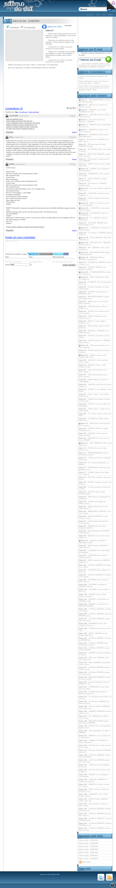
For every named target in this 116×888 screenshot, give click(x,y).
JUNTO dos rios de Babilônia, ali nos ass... (94, 766)
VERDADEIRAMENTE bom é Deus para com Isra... (93, 454)
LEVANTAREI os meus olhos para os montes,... (94, 688)
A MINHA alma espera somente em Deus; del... (94, 400)
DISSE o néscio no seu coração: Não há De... (95, 165)
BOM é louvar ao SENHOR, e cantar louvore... (94, 546)
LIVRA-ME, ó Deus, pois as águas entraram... (93, 434)
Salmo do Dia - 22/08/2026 (88, 843)
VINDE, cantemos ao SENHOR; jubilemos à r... (94, 561)
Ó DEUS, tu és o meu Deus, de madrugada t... (94, 405)
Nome (7, 257)
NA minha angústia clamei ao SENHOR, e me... (94, 683)
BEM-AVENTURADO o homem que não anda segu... (95, 101)
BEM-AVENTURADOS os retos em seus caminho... (95, 678)
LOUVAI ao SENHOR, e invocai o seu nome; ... (95, 610)
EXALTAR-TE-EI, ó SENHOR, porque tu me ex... (95, 243)
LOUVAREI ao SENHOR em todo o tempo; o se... (95, 263)
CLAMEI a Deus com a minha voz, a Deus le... (94, 473)
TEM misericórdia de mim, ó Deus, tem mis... (93, 375)
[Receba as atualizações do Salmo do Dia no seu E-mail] (109, 880)
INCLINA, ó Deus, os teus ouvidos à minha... (92, 366)
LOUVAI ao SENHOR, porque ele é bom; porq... (94, 761)
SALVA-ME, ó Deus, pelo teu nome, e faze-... (93, 361)
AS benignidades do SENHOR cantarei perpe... (94, 532)
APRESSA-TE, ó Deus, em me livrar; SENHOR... (94, 439)
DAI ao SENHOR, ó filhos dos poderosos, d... (95, 238)
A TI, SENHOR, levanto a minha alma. (93, 219)
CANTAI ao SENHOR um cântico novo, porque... (95, 576)
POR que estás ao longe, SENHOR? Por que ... (92, 145)
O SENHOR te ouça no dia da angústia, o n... (94, 194)
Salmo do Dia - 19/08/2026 (88, 852)
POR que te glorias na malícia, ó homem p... (95, 351)
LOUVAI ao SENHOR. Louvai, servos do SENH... (94, 649)
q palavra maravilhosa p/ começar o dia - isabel (93, 77)
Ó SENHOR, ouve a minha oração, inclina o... (93, 795)
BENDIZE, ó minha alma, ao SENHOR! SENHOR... (94, 605)
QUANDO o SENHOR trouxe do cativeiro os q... (95, 712)
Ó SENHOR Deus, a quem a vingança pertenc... (93, 556)
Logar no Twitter (58, 254)
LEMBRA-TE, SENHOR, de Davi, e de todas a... (93, 741)
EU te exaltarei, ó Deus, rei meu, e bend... (93, 805)
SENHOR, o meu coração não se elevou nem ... (94, 736)
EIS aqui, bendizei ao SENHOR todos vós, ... (95, 751)
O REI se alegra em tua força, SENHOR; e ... (94, 199)
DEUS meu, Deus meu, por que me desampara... (94, 204)
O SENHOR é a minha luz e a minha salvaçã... (95, 229)
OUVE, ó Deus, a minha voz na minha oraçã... (94, 410)
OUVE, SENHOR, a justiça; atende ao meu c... (93, 179)
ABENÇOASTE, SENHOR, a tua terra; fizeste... (94, 512)
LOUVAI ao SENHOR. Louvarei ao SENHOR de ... (95, 639)
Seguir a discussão (74, 108)
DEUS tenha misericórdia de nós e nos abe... (94, 424)
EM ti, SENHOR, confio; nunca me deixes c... (94, 248)
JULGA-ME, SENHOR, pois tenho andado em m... (93, 224)
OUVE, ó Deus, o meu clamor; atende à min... (94, 395)
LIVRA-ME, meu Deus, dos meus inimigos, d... (95, 385)
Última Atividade (33, 112)
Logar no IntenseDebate (33, 254)
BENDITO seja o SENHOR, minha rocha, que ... (93, 800)
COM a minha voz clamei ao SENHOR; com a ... (94, 790)
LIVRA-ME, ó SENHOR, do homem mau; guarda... (93, 780)
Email (30, 257)
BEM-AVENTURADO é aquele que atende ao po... (94, 297)
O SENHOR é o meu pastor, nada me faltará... (94, 209)
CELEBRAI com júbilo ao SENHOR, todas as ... (92, 585)
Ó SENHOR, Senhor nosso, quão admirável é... (94, 135)
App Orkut (90, 15)
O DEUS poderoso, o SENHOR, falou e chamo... (94, 341)
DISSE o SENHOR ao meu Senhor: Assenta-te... (93, 634)
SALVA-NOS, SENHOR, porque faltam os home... (94, 155)
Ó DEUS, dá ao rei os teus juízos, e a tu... (93, 449)
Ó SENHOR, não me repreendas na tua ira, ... (95, 283)
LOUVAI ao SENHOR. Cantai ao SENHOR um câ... (95, 824)
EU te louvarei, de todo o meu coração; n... (94, 770)
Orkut (98, 15)
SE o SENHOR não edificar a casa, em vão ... (94, 717)
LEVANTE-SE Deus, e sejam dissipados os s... (93, 429)
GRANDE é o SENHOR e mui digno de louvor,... (94, 331)
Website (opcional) (58, 257)
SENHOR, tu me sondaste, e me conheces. (94, 775)
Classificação (23, 112)
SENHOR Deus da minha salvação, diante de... (92, 527)
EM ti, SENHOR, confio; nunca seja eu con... (95, 444)
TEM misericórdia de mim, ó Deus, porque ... (93, 371)
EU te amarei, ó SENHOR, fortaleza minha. (93, 184)
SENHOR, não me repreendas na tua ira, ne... (95, 125)
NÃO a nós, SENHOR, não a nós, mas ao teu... (94, 658)
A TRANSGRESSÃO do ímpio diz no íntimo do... (95, 273)
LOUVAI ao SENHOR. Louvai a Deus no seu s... (95, 829)
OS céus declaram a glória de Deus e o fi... (95, 189)
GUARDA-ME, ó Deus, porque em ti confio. (94, 174)
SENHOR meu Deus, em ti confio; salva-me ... (93, 130)
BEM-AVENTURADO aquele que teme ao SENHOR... (94, 722)
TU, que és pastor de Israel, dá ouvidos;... (94, 488)
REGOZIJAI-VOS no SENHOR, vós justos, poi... (91, 258)
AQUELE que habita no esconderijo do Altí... (92, 541)
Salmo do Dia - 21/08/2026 (88, 846)
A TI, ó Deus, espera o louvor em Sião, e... (95, 414)
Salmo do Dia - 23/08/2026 (88, 840)
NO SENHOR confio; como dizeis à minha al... (95, 150)
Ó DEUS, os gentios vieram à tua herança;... (95, 483)
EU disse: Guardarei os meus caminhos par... (94, 288)
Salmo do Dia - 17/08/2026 (88, 858)
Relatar (74, 132)
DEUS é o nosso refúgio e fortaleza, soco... (92, 322)
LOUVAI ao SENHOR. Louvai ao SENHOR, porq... (95, 615)
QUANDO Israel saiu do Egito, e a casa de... (95, 653)
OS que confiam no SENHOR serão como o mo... (94, 707)
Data (16, 112)
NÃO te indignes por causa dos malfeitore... (94, 278)
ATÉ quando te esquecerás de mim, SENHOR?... (94, 160)
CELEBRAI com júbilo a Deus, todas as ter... (94, 419)
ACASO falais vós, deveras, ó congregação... (94, 380)
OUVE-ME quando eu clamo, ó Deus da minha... (95, 116)
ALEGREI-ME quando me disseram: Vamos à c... (93, 692)
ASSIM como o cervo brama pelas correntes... (93, 302)
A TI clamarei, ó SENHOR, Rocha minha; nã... (95, 233)
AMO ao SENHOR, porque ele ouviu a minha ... (94, 663)
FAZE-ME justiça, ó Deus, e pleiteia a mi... (93, 307)
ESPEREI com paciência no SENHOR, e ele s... (93, 292)
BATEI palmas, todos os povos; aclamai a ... (94, 327)
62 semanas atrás (23, 115)
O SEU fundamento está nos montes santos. (93, 522)
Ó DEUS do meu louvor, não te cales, (95, 629)
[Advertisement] (44, 15)
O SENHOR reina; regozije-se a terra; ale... (94, 571)
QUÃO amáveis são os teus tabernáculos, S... (93, 507)
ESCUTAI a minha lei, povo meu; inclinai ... (95, 478)
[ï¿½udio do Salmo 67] (53, 28)
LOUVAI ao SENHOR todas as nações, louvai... (94, 668)
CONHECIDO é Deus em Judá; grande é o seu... (94, 468)
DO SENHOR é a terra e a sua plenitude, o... (94, 214)
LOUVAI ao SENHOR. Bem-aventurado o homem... (93, 644)
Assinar (7, 264)
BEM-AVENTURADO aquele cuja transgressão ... (94, 253)
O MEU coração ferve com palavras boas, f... (93, 317)
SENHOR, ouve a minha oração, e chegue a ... (92, 595)
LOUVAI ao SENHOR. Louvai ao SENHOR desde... (95, 819)
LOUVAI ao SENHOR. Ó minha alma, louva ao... (95, 809)
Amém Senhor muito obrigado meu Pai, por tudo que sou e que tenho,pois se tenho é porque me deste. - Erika (94, 88)
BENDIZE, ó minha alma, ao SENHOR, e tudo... (94, 600)
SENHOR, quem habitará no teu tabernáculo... (94, 170)
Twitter (110, 15)
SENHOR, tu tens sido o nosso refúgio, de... (94, 536)
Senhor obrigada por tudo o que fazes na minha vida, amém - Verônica (93, 82)
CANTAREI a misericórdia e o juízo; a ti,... (94, 590)
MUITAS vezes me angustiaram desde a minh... (95, 727)
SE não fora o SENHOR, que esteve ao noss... (94, 702)
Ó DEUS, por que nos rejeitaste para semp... (94, 458)
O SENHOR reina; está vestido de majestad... (94, 551)
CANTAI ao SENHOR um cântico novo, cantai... (95, 566)
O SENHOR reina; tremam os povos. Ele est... (94, 580)
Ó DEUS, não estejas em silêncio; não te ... (92, 502)
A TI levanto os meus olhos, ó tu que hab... (95, 697)
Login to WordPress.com (46, 254)
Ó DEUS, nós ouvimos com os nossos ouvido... (94, 312)
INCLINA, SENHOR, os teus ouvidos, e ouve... (93, 517)
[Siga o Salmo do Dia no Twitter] (101, 880)
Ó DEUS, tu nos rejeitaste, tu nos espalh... (95, 390)
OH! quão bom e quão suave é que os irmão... (95, 746)
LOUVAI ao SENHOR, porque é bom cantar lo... (95, 814)
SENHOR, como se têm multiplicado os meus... (92, 111)
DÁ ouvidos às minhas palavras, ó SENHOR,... (92, 120)
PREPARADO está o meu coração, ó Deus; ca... (93, 624)
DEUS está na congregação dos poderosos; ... (95, 497)
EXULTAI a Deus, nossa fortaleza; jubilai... (92, 493)
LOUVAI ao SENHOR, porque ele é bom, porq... (94, 619)
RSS (103, 15)
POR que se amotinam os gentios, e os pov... (93, 106)
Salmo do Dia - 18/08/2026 (88, 855)
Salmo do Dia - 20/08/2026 (88, 849)
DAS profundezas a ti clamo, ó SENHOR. (94, 731)
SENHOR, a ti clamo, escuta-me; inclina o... (94, 785)
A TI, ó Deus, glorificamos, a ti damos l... (94, 463)
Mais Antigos (86, 862)
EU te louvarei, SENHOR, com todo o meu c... (94, 140)
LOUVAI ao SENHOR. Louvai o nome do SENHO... (95, 756)
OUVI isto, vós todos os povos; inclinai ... (94, 336)
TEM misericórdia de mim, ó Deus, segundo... (94, 346)
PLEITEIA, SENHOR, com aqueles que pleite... (92, 268)
